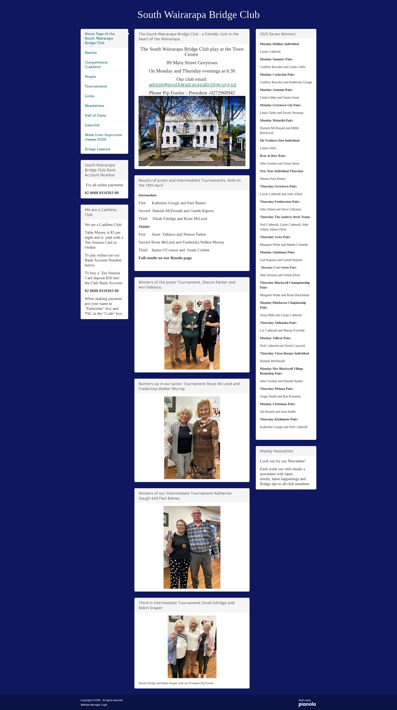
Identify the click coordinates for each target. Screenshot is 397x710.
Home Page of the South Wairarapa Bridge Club (100, 38)
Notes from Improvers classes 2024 (103, 137)
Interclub (92, 125)
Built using (305, 701)
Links (89, 96)
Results (91, 52)
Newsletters (94, 106)
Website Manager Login (94, 704)
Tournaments (96, 86)
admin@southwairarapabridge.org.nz (192, 84)
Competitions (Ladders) (96, 64)
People (90, 76)
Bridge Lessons (97, 149)
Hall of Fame (95, 115)
